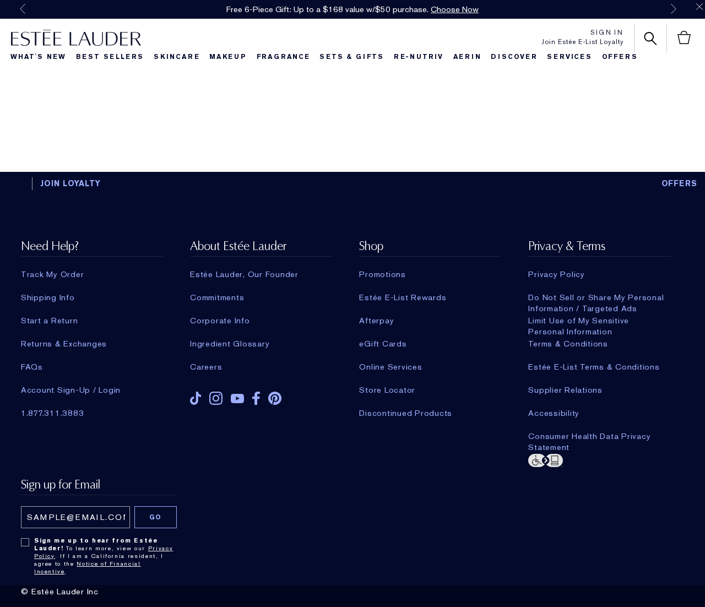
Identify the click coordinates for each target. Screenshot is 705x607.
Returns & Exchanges (64, 343)
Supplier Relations (565, 389)
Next (674, 9)
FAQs (32, 366)
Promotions (382, 274)
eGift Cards (382, 343)
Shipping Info (48, 297)
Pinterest (274, 398)
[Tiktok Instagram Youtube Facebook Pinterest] (261, 394)
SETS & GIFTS (351, 56)
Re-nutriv (418, 56)
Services (569, 56)
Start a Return (49, 320)
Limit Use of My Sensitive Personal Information (578, 320)
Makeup (228, 56)
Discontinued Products (405, 413)
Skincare (176, 56)
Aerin (467, 56)
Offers (620, 56)
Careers (206, 366)
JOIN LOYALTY (70, 183)
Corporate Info (220, 320)
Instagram (216, 398)
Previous (23, 9)
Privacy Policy (556, 274)
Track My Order (52, 274)
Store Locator (387, 389)
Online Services (390, 366)
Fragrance (283, 56)
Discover (514, 56)
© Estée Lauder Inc (60, 591)
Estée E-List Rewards (402, 297)
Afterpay (376, 320)
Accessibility (553, 413)
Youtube (237, 398)
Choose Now (455, 9)
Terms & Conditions (568, 343)
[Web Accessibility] (599, 459)
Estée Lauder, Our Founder (244, 274)
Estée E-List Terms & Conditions (593, 366)
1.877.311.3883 (52, 413)
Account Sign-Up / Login (71, 389)
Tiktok (195, 398)
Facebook (256, 398)
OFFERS (679, 183)
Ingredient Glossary (229, 343)
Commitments (217, 297)
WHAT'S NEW (38, 56)
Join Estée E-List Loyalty (582, 41)
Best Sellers (110, 56)
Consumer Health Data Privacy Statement (589, 436)
